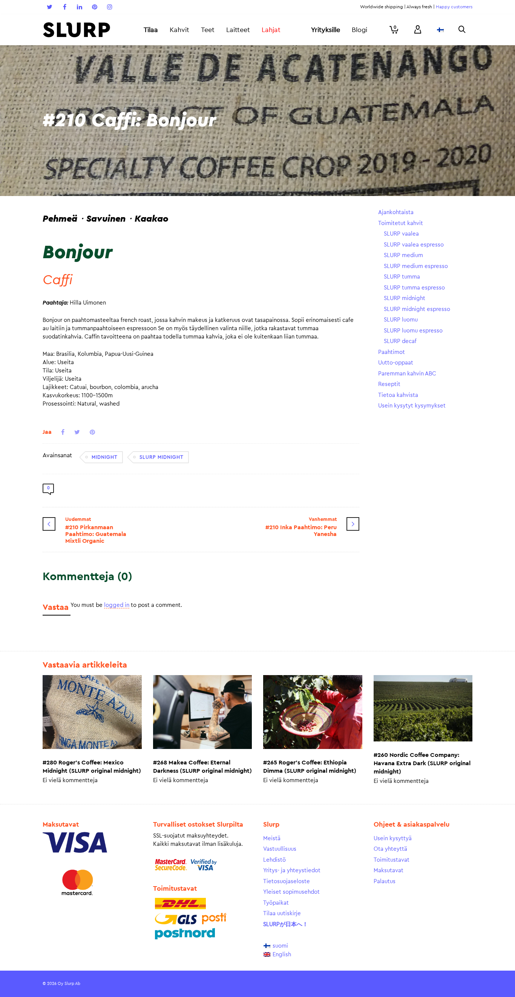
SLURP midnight (161, 457)
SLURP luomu (401, 320)
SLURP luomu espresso (413, 331)
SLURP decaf (400, 341)
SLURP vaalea (401, 234)
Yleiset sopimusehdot (291, 892)
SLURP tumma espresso (414, 288)
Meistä (271, 838)
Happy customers (454, 7)
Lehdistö (274, 860)
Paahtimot (391, 352)
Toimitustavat (391, 860)
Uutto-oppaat (395, 363)
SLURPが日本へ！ (285, 924)
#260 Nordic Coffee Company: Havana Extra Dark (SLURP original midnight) (422, 763)
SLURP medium (403, 255)
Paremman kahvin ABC (407, 374)
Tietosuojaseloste (286, 881)
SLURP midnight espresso (417, 309)
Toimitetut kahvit (400, 223)
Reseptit (389, 384)
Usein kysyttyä (393, 838)
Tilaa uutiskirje (282, 913)
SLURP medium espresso (416, 266)
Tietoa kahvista (398, 395)
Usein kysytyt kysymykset (412, 406)
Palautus (384, 881)
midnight (105, 457)
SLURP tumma (402, 277)
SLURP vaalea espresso (414, 245)
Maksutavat (388, 870)
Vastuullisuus (279, 849)
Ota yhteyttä (390, 849)
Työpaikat (276, 903)
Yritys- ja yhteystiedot (291, 870)
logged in (116, 605)
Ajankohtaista (396, 212)
